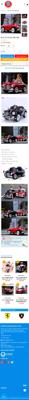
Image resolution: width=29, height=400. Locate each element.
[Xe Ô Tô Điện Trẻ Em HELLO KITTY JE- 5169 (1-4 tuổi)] (8, 267)
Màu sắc (3, 45)
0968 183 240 (5, 338)
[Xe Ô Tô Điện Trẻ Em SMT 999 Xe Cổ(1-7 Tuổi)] (21, 267)
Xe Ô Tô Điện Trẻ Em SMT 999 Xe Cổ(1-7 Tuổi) (21, 278)
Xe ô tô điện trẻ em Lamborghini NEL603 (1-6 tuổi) (21, 300)
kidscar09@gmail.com (7, 340)
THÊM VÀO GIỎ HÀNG (7, 56)
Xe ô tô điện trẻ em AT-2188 (7, 300)
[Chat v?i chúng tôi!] (25, 390)
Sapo (27, 398)
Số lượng (3, 51)
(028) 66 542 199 (6, 335)
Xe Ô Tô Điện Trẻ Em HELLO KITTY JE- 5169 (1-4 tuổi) (7, 278)
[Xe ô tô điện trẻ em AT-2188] (8, 289)
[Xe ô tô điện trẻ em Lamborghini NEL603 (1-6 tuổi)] (21, 289)
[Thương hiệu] (7, 316)
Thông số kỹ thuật (6, 64)
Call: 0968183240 (21, 56)
